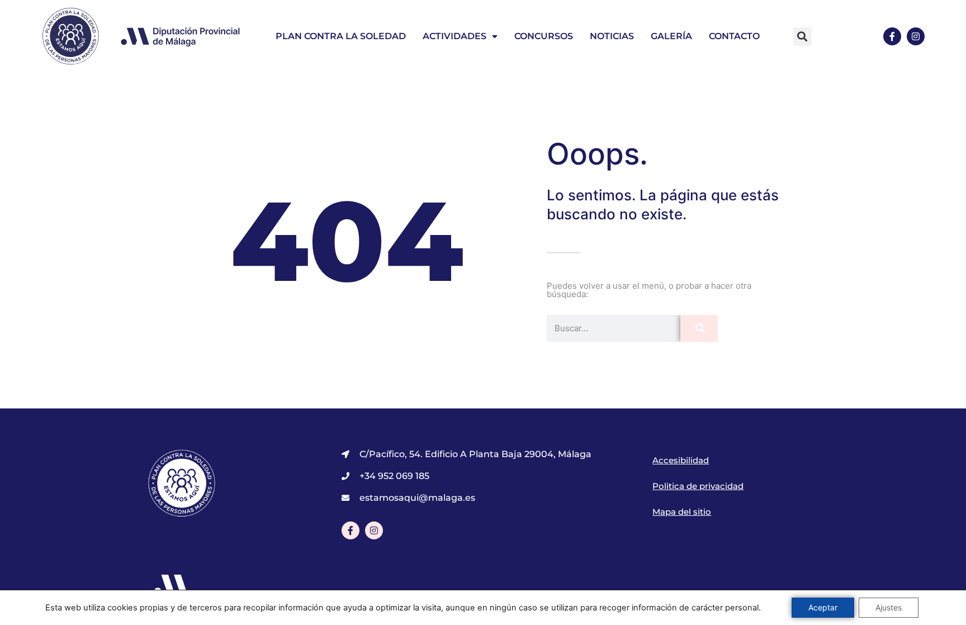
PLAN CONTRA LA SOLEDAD (341, 36)
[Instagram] (916, 36)
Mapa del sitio (681, 511)
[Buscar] (699, 328)
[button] (802, 36)
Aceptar (822, 607)
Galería (671, 36)
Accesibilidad (680, 460)
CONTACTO (734, 36)
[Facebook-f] (892, 36)
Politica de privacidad (698, 486)
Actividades (454, 36)
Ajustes (888, 607)
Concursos (543, 36)
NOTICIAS (612, 36)
